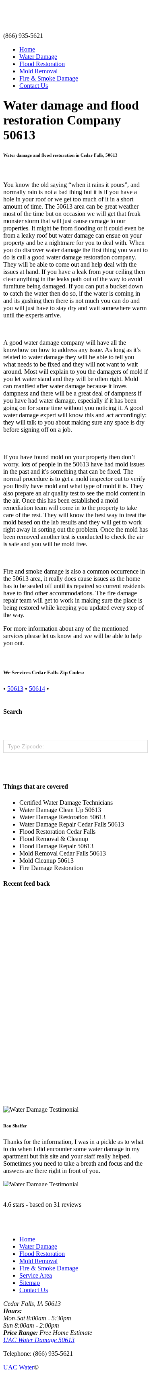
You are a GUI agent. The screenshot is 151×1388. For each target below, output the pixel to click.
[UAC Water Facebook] (5, 1381)
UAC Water (18, 1367)
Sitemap (29, 1282)
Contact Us (33, 85)
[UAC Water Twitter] (18, 1381)
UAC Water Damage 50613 (38, 1339)
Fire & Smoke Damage (48, 78)
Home (27, 49)
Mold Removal (38, 71)
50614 (37, 688)
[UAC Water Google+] (25, 1381)
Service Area (35, 1275)
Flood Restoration (42, 63)
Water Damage (38, 56)
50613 (15, 688)
